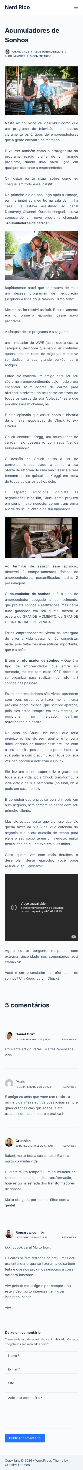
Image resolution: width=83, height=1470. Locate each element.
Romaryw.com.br (30, 1232)
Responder (69, 1039)
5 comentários (40, 56)
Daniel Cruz (25, 1034)
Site (11, 1383)
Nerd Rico (17, 7)
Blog (8, 56)
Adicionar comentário (25, 1398)
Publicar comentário (24, 1438)
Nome (13, 1356)
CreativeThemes (17, 1465)
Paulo (20, 1082)
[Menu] (76, 7)
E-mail (14, 1369)
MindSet (19, 56)
